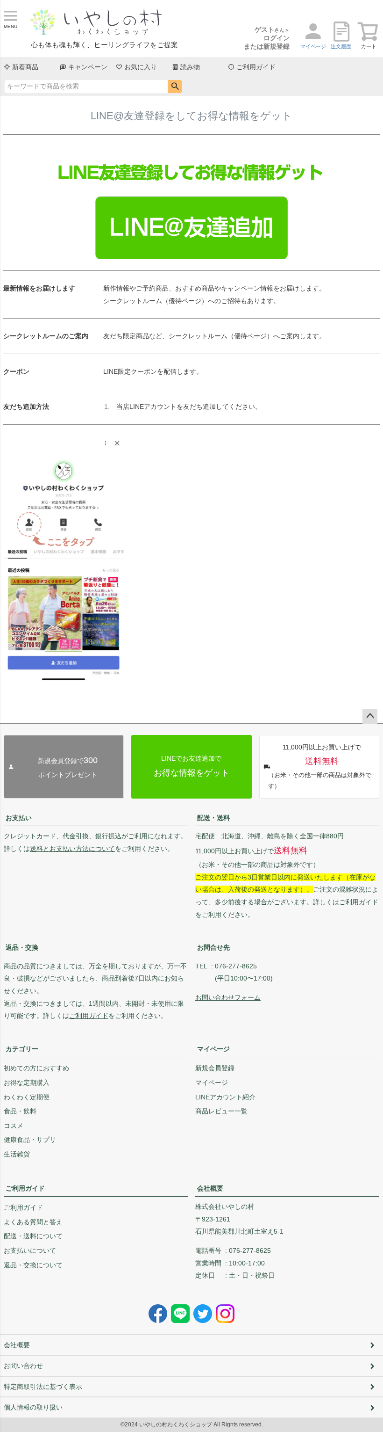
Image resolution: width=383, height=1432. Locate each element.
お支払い (19, 817)
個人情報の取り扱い (33, 1407)
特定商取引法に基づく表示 (43, 1386)
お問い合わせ (23, 1365)
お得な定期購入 (27, 1082)
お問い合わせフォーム (228, 997)
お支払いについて (30, 1250)
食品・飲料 (20, 1111)
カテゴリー (22, 1049)
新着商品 (25, 67)
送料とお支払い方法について (72, 848)
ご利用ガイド (256, 67)
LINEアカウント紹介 (225, 1097)
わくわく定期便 (27, 1097)
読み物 (190, 67)
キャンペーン (87, 67)
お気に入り (140, 67)
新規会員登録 (214, 1068)
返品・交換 (22, 947)
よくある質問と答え (33, 1222)
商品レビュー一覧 (221, 1111)
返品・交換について (33, 1265)
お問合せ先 (213, 947)
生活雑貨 (17, 1154)
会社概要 (210, 1188)
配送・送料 (213, 817)
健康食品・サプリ (30, 1139)
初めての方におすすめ (36, 1068)
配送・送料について (33, 1236)
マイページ (213, 1049)
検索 (175, 86)
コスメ (13, 1125)
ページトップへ (369, 716)
